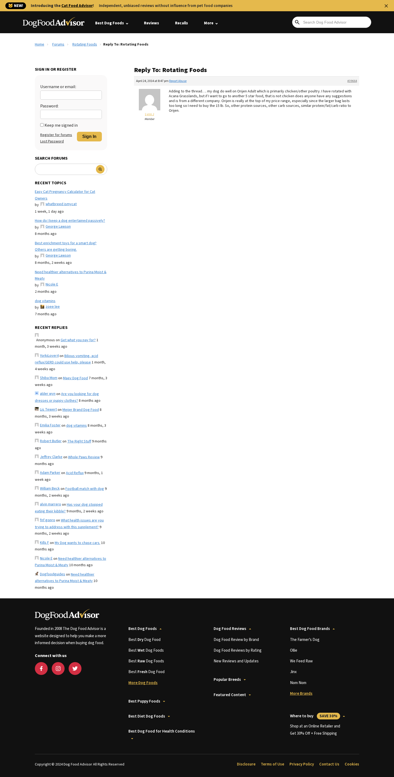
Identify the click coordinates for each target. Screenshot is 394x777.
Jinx (293, 672)
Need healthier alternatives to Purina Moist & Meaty (70, 275)
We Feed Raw (301, 661)
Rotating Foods (84, 44)
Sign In (89, 136)
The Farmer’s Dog (304, 640)
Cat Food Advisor (77, 6)
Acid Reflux (75, 473)
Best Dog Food (144, 640)
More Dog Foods (143, 683)
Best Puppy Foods (144, 701)
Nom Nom (298, 683)
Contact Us (329, 764)
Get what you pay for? (78, 340)
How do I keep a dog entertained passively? (70, 220)
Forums (58, 44)
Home (39, 44)
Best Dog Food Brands (310, 629)
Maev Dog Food (75, 378)
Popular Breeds (227, 679)
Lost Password (52, 141)
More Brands (301, 693)
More (208, 23)
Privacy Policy (301, 764)
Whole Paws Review (84, 457)
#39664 (352, 81)
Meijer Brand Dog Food (80, 409)
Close (386, 6)
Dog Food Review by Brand (236, 640)
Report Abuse (178, 81)
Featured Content (230, 695)
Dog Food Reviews (230, 629)
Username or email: (58, 87)
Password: (49, 106)
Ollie (293, 650)
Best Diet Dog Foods (146, 716)
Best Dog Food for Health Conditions (161, 731)
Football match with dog (84, 488)
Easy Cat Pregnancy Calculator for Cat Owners (65, 195)
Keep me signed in (61, 125)
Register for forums (56, 135)
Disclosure (246, 764)
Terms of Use (272, 764)
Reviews (151, 23)
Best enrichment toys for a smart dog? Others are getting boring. (65, 247)
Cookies (352, 764)
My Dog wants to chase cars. (77, 543)
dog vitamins (45, 301)
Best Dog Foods (109, 23)
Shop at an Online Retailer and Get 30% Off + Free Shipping (315, 729)
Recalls (181, 23)
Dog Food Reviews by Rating (238, 650)
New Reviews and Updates (236, 661)
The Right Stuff (79, 441)
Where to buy (313, 716)
